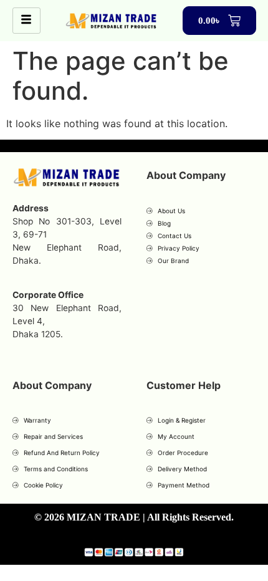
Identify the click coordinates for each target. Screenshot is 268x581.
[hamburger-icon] (26, 20)
